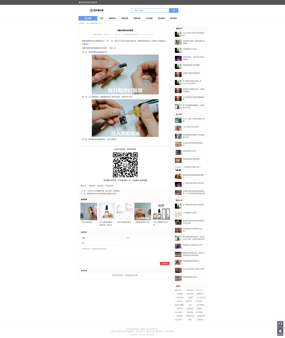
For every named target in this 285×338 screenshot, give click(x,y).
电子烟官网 (93, 23)
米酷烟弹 (92, 186)
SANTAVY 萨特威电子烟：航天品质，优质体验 (103, 191)
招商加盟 (137, 18)
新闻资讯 (112, 18)
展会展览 (161, 18)
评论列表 (84, 271)
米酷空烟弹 (86, 41)
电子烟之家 (150, 335)
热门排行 (179, 114)
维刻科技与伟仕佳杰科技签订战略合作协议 (102, 193)
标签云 (178, 286)
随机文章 (179, 200)
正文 (100, 23)
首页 (102, 18)
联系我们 (173, 18)
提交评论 (165, 263)
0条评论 (127, 34)
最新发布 (179, 28)
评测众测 (124, 18)
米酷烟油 (100, 186)
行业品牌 (149, 18)
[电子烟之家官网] (110, 10)
